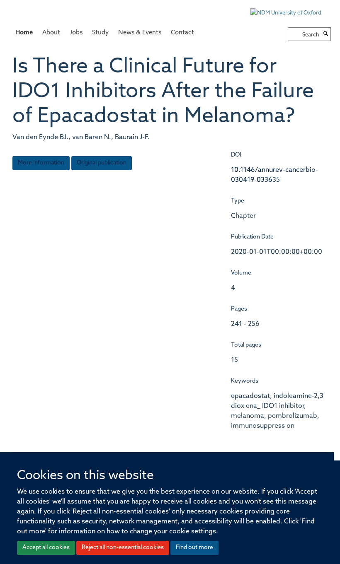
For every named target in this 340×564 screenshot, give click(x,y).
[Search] (325, 34)
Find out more (194, 548)
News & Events (139, 33)
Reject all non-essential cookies (123, 548)
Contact (182, 33)
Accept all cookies (46, 548)
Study (100, 33)
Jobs (76, 33)
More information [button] (41, 163)
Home (24, 33)
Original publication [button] (101, 163)
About (51, 33)
